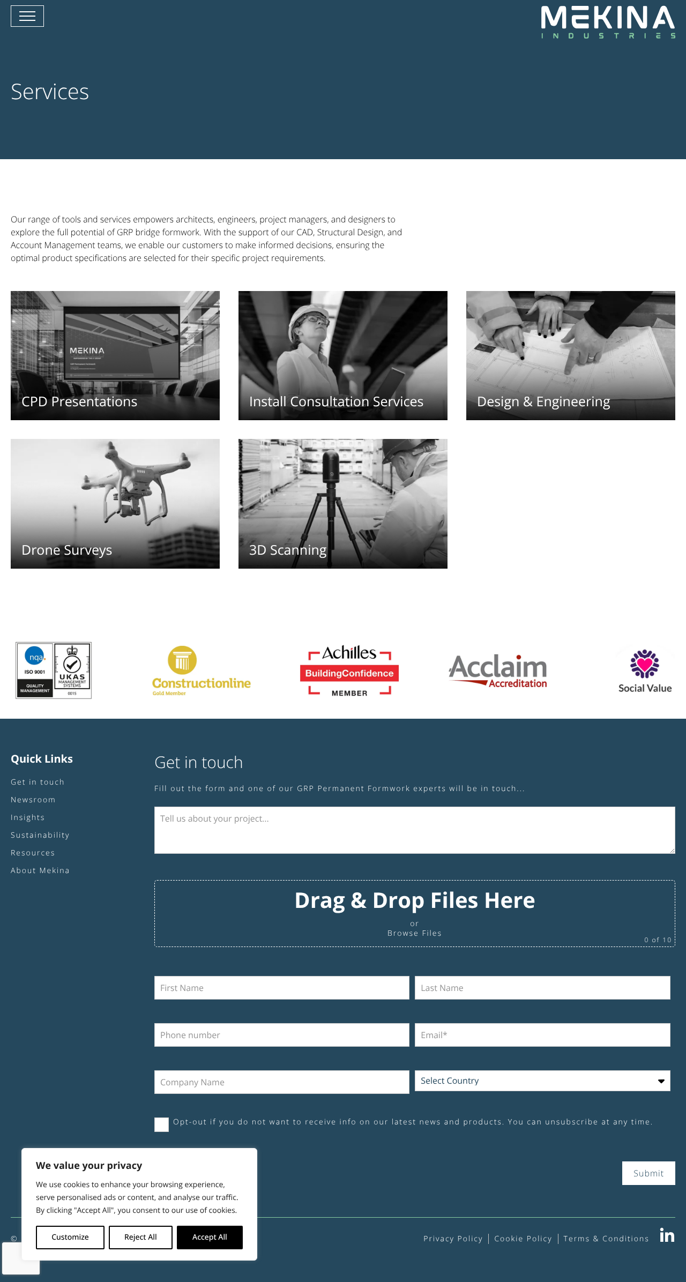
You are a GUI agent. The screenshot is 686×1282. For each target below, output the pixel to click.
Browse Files (414, 933)
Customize (70, 1237)
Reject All (140, 1237)
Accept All (209, 1237)
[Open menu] (27, 16)
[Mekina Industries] (608, 32)
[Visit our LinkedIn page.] (667, 1239)
